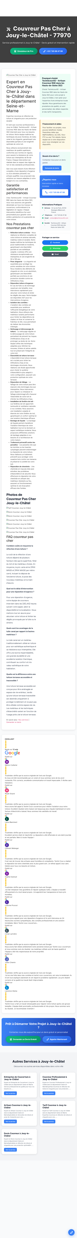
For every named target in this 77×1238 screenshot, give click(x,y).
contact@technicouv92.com (59, 218)
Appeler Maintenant (58, 1039)
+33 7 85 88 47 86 (55, 51)
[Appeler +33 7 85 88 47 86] (71, 1232)
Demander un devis (13, 722)
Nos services (23, 720)
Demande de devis (52, 168)
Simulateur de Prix (25, 51)
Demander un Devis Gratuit (25, 1039)
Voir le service (10, 1093)
